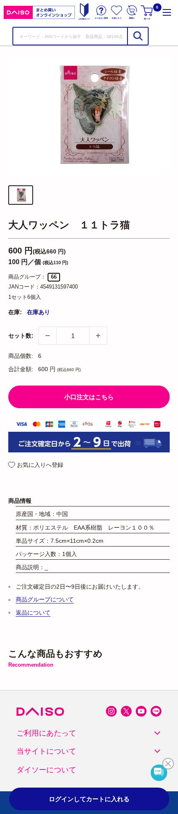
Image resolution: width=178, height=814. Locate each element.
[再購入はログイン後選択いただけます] (132, 12)
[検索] (137, 36)
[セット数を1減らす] (47, 335)
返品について (33, 612)
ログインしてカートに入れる (89, 798)
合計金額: (20, 369)
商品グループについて (45, 599)
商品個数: (20, 356)
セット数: (21, 335)
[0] (148, 12)
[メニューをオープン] (167, 12)
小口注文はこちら (89, 396)
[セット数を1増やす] (98, 335)
